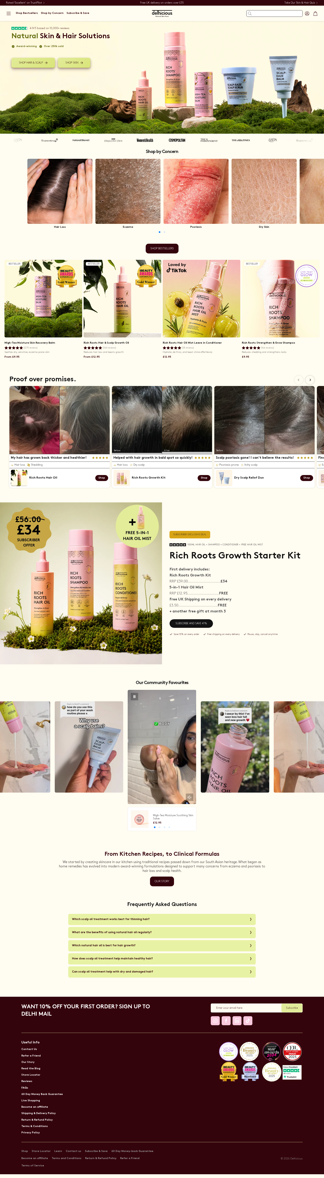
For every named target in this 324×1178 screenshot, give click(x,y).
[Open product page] (59, 191)
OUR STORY (162, 881)
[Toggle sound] (189, 797)
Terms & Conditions (34, 1126)
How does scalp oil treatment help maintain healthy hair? (112, 958)
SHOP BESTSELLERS (162, 248)
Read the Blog (30, 1068)
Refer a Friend (31, 1056)
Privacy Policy (30, 1133)
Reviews (26, 1081)
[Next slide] (310, 379)
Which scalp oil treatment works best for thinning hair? (111, 919)
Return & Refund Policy (37, 1120)
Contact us (73, 1151)
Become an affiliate (34, 1107)
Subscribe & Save (96, 1151)
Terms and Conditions (66, 1158)
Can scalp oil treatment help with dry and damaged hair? (112, 971)
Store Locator (30, 1075)
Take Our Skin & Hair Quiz (299, 2)
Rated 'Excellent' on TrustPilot (24, 2)
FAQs (24, 1088)
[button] (8, 13)
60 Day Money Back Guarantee (42, 1094)
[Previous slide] (298, 379)
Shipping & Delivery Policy (38, 1113)
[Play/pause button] (134, 696)
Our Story (27, 1062)
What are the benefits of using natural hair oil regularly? (112, 932)
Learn (58, 1151)
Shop (24, 1151)
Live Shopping (30, 1100)
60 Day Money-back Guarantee (132, 1151)
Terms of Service (32, 1166)
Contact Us (29, 1049)
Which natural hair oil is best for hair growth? (104, 945)
